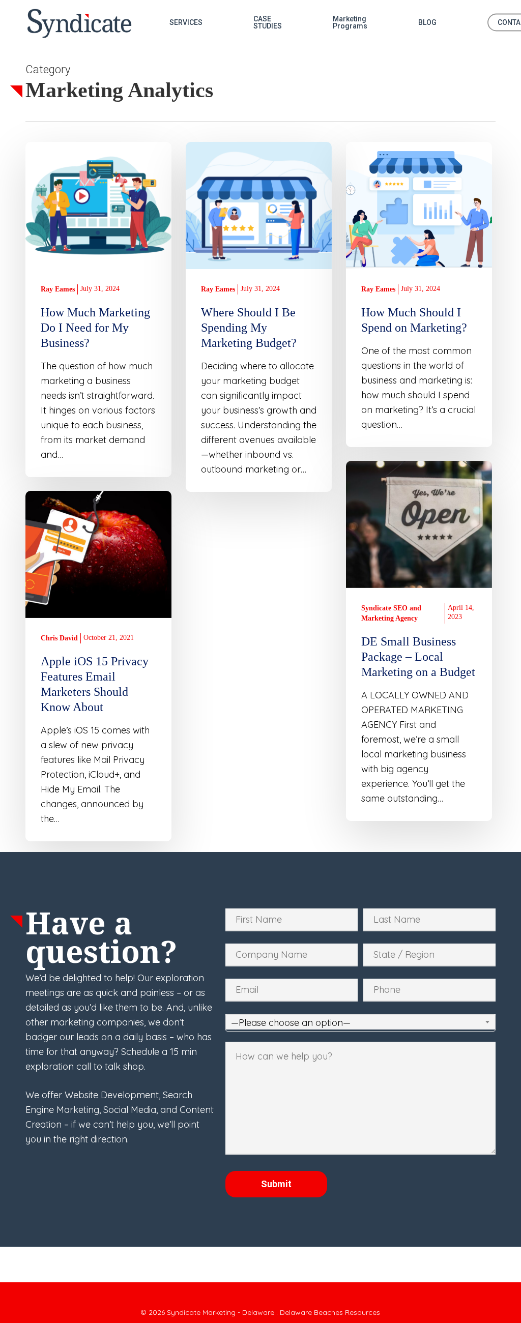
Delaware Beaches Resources (330, 1312)
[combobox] (360, 1023)
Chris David (59, 638)
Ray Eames (58, 289)
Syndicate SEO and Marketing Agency (391, 613)
